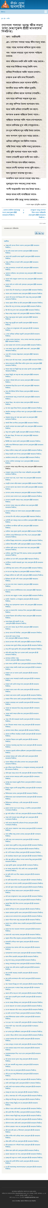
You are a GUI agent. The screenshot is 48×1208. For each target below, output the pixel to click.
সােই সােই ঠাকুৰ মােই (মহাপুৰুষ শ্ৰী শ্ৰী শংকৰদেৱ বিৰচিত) (23, 1083)
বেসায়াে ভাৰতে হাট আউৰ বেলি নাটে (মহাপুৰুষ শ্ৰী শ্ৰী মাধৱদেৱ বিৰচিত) (21, 757)
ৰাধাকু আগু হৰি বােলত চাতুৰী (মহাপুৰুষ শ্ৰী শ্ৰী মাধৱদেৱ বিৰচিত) (22, 968)
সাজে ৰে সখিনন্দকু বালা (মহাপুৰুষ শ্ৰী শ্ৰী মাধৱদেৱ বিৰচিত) (23, 1079)
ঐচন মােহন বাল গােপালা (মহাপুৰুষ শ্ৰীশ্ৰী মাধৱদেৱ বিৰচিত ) (23, 345)
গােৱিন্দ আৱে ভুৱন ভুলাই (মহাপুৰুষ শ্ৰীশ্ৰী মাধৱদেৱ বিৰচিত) (23, 531)
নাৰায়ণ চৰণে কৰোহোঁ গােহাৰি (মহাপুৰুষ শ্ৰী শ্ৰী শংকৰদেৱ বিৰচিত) (22, 679)
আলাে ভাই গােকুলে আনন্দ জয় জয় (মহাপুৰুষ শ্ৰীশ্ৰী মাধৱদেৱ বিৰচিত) (23, 280)
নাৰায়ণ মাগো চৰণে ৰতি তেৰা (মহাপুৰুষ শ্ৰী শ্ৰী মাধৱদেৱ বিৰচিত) (22, 691)
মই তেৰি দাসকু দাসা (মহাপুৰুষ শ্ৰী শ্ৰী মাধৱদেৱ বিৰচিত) (22, 849)
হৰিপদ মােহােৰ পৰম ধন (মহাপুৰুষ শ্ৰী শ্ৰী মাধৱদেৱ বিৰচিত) (23, 1126)
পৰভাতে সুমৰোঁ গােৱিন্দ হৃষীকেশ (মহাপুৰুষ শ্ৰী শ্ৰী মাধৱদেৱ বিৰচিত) (23, 752)
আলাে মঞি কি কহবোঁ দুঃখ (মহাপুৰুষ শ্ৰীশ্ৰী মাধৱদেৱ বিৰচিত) (24, 290)
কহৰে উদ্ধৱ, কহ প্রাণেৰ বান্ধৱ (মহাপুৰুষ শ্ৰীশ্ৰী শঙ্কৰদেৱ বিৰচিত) (22, 403)
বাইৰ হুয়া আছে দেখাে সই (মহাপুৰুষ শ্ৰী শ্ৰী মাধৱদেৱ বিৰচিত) (24, 773)
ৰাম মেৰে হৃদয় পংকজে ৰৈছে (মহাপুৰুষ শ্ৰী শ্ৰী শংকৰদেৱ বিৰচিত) (22, 988)
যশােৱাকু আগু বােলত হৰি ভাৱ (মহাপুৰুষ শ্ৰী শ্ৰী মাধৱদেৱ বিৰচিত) (22, 948)
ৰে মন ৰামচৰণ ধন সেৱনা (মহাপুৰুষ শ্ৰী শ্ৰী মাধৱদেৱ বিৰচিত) (23, 1006)
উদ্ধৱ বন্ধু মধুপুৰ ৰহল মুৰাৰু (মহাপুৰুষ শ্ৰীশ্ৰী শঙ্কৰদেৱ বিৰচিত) (21, 318)
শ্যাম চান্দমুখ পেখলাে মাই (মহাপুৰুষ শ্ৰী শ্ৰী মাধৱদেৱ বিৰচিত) (23, 1044)
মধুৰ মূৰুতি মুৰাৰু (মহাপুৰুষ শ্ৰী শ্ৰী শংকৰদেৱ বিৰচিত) (21, 865)
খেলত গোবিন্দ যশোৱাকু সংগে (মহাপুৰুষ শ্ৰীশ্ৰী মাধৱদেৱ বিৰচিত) (22, 462)
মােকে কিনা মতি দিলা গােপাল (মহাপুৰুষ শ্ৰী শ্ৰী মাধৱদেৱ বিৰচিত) (22, 904)
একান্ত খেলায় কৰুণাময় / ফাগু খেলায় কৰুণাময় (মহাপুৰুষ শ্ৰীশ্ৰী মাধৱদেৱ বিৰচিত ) (23, 340)
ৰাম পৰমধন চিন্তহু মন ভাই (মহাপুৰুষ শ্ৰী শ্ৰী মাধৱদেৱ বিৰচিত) (24, 984)
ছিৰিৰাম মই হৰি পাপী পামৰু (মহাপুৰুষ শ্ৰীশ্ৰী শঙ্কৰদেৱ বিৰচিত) (21, 580)
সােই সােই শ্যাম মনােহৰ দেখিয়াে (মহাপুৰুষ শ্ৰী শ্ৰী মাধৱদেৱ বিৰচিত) (23, 1088)
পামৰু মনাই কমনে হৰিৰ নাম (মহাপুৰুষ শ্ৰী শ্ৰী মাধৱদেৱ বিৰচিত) (22, 714)
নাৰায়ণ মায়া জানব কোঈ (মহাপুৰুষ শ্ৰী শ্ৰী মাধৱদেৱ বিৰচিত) (23, 695)
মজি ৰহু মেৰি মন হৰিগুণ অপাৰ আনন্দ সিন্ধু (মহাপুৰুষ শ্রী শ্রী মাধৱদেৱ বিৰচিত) (23, 860)
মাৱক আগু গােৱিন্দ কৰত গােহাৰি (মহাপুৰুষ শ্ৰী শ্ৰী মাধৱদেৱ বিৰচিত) (23, 924)
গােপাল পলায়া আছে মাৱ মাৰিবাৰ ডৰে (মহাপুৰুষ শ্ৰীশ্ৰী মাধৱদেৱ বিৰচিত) (21, 506)
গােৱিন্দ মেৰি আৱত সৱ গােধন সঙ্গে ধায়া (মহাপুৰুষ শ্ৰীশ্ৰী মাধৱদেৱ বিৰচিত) (22, 549)
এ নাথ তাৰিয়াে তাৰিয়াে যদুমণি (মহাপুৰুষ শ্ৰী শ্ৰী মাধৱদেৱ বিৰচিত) (22, 335)
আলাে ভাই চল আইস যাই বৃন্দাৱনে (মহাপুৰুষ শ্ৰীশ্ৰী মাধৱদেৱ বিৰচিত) (23, 285)
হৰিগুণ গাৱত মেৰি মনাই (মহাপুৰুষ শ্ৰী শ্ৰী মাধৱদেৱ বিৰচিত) (23, 1108)
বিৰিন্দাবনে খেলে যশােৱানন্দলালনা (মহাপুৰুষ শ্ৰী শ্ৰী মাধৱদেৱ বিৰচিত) (23, 798)
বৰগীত (8, 18)
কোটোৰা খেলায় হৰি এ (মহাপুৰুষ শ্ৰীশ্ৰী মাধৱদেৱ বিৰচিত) (22, 457)
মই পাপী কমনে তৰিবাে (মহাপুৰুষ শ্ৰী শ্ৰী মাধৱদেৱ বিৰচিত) (23, 852)
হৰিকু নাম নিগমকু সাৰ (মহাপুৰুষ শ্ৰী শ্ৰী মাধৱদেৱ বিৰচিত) (23, 1099)
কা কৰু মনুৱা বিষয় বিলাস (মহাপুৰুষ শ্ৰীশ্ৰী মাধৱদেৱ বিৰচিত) (23, 408)
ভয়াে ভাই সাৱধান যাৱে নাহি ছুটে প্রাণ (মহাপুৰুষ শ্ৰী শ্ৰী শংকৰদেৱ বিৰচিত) (21, 818)
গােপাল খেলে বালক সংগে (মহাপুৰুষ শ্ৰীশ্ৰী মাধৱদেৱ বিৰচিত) (23, 496)
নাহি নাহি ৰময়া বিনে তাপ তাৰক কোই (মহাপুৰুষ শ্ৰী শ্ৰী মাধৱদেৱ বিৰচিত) (21, 654)
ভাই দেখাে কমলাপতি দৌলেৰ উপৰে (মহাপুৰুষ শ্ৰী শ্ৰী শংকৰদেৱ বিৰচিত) (21, 824)
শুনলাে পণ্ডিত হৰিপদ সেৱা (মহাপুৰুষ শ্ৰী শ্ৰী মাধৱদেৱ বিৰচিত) (24, 1035)
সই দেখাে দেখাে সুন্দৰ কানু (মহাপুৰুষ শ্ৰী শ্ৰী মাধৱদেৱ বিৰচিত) (21, 1060)
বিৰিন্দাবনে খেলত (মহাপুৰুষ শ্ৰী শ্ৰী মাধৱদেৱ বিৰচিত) (21, 793)
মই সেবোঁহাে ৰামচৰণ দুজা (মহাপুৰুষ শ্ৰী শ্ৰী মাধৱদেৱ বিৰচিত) (24, 856)
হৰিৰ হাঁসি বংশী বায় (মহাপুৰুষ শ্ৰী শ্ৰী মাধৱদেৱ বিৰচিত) (22, 1141)
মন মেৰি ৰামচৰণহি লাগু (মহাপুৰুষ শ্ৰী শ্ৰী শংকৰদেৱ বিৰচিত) (23, 880)
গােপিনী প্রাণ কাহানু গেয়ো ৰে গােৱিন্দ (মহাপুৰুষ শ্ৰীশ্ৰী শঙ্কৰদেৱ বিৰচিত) (24, 521)
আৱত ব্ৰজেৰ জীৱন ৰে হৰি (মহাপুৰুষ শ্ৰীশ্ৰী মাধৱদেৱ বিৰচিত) (24, 303)
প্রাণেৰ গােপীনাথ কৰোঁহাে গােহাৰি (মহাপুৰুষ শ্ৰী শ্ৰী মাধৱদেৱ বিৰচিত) (23, 735)
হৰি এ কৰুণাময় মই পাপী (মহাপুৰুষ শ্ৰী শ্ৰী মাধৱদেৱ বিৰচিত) (23, 1096)
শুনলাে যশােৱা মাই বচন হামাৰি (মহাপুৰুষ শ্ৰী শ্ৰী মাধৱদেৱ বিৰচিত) (22, 1040)
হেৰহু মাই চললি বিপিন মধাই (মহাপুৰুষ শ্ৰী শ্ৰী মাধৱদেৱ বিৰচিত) (22, 1162)
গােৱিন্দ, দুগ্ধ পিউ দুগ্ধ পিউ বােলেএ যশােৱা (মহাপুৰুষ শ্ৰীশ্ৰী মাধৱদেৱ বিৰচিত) (23, 554)
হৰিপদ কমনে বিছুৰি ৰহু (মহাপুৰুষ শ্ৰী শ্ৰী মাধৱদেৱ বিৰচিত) (23, 1116)
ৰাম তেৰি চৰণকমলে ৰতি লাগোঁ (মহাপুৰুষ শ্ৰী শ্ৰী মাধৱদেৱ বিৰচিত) (23, 979)
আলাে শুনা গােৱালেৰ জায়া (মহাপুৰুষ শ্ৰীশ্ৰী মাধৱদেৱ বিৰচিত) (23, 294)
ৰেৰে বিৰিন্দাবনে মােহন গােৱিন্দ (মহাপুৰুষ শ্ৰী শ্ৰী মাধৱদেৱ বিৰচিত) (22, 1018)
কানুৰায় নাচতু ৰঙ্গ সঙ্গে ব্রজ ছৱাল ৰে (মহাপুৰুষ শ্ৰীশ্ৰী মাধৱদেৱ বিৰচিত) (21, 418)
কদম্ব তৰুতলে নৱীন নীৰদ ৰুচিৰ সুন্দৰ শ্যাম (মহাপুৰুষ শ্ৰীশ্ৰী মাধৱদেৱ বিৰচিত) (23, 364)
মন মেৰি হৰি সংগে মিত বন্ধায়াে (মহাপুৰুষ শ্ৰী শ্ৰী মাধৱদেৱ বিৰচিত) (22, 875)
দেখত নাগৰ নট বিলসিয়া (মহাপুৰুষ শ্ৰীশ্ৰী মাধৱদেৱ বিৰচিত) (23, 633)
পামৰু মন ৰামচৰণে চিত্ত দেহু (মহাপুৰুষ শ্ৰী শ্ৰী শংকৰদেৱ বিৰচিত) (22, 709)
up (23, 211)
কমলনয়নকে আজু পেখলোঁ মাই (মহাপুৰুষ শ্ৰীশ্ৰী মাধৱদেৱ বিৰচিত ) (22, 398)
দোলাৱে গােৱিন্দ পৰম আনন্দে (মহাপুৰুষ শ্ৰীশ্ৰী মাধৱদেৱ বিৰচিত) (18, 659)
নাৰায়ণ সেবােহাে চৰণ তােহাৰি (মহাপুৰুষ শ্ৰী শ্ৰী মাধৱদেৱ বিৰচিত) (22, 703)
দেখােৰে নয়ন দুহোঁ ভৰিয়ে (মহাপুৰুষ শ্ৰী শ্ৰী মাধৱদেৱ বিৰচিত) (23, 645)
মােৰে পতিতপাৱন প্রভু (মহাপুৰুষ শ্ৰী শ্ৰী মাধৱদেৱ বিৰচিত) (22, 920)
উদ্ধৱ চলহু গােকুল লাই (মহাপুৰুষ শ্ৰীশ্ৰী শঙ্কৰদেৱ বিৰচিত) (23, 313)
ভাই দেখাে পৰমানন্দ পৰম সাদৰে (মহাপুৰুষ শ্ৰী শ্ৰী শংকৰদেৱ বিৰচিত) (23, 829)
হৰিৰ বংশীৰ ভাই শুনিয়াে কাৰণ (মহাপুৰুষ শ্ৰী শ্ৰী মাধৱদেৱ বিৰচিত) (22, 1137)
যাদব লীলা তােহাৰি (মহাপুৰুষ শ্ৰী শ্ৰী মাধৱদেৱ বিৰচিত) (21, 956)
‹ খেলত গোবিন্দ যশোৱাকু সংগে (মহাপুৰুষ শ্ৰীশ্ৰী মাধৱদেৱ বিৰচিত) (11, 212)
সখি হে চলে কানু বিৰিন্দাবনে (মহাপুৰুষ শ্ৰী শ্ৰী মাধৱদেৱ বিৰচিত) (22, 1075)
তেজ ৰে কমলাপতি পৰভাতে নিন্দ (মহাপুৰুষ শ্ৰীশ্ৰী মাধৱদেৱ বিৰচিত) (23, 611)
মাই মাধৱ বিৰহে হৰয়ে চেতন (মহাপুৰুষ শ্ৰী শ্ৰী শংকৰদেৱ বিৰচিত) (22, 892)
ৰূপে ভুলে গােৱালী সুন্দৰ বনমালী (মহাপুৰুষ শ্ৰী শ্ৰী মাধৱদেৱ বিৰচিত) (23, 998)
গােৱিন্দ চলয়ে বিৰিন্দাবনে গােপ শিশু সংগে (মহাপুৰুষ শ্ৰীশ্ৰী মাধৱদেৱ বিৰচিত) (23, 536)
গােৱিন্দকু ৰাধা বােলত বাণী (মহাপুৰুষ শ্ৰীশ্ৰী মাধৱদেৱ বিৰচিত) (24, 568)
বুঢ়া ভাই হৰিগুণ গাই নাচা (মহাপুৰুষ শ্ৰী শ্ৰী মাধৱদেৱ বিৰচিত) (23, 814)
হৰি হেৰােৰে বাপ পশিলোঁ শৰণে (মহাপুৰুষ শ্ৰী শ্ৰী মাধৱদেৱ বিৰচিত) (22, 1146)
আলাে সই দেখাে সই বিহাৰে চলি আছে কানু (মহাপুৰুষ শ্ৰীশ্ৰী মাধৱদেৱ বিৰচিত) (23, 298)
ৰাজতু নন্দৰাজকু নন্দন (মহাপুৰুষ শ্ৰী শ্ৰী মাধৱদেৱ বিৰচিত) (23, 964)
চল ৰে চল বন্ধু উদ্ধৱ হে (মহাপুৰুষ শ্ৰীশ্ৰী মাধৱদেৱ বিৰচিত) (23, 572)
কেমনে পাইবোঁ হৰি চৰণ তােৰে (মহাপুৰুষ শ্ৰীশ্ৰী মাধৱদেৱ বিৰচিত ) (22, 381)
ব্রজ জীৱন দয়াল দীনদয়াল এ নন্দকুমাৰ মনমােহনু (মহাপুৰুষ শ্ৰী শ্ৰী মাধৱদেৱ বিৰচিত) (24, 768)
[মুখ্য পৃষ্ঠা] (12, 4)
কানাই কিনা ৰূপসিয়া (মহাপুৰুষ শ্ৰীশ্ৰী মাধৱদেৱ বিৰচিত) (22, 423)
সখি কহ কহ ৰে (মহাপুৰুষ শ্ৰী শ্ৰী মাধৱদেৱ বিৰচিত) (20, 1070)
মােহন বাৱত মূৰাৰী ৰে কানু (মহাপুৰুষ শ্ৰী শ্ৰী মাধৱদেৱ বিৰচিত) (24, 845)
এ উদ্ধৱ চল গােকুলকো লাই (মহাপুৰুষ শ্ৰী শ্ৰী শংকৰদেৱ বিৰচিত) (22, 329)
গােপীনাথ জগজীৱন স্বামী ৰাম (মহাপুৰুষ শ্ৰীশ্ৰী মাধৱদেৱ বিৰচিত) (21, 527)
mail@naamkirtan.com (32, 1197)
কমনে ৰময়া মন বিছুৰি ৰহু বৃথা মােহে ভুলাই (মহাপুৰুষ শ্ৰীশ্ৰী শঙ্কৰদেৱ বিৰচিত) (23, 370)
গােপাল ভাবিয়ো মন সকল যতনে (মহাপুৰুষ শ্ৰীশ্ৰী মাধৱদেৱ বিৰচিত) (22, 512)
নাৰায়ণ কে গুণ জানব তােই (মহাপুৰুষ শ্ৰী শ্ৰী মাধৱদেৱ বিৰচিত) (21, 674)
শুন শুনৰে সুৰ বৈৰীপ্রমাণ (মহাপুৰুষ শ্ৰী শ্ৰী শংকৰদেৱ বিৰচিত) (23, 1031)
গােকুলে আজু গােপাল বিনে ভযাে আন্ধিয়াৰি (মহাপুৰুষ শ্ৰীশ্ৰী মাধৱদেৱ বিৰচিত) (22, 473)
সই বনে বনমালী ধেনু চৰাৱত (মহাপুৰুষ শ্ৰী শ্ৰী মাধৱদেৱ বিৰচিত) (22, 1065)
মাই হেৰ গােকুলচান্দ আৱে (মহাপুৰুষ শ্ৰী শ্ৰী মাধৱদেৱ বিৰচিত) (24, 896)
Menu (3, 12)
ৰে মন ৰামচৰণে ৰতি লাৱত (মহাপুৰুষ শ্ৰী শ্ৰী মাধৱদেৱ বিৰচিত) (24, 1010)
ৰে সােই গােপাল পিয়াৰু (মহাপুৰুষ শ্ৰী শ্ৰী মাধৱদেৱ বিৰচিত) (23, 1013)
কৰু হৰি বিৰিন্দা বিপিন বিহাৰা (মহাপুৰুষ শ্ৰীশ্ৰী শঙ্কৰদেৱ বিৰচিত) (22, 392)
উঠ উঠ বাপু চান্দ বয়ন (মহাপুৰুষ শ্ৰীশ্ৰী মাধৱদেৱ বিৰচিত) (22, 310)
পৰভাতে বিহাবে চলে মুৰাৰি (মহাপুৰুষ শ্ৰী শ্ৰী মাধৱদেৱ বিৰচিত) (21, 740)
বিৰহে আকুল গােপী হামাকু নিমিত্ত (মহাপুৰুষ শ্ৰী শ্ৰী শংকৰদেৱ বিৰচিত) (23, 789)
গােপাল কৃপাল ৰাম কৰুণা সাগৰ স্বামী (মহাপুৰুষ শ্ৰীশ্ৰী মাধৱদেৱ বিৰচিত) (24, 488)
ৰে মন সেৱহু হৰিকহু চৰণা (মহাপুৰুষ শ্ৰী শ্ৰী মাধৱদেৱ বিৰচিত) (24, 1002)
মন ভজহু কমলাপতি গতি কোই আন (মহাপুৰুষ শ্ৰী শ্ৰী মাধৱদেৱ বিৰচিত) (21, 870)
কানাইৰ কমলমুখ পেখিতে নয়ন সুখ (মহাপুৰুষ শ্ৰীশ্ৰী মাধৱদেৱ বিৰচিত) (23, 413)
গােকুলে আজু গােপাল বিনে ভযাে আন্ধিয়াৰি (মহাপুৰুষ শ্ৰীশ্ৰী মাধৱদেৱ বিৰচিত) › (37, 214)
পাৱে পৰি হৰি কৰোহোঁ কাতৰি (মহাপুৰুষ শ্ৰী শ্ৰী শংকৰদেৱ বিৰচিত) (22, 720)
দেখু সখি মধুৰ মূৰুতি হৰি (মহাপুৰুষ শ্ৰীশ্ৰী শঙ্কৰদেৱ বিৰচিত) (23, 649)
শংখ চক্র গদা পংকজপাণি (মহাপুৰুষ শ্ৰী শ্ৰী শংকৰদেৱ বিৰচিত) (24, 1022)
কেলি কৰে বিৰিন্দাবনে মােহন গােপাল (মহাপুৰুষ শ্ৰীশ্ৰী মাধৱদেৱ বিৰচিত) (24, 446)
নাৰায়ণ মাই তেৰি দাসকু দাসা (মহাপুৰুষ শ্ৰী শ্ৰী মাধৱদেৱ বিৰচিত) (22, 685)
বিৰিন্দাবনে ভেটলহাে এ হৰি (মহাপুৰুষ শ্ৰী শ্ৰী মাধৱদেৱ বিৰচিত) (21, 803)
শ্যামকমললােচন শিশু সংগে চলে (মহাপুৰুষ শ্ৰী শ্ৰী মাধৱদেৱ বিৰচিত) (23, 1054)
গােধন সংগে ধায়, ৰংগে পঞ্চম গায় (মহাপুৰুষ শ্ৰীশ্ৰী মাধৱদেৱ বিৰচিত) (23, 479)
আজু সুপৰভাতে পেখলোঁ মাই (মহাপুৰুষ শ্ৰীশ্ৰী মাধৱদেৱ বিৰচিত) (21, 269)
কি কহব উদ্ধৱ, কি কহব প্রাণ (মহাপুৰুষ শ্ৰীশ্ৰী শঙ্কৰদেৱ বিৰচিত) (21, 436)
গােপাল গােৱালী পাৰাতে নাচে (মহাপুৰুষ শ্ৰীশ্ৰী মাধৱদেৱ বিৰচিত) (21, 501)
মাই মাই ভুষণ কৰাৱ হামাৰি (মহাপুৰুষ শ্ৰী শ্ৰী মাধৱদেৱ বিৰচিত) (24, 887)
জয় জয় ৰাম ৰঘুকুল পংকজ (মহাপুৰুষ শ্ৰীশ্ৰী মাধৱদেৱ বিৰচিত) (24, 595)
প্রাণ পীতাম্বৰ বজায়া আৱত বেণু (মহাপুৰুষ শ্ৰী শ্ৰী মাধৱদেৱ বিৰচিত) (22, 726)
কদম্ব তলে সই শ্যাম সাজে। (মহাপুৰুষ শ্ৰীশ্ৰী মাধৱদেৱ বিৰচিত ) (24, 360)
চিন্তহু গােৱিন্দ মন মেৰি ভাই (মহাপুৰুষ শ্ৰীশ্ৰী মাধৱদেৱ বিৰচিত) (24, 575)
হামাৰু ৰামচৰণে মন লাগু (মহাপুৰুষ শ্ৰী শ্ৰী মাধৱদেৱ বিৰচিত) (23, 1154)
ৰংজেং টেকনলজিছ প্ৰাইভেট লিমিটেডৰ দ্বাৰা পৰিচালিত (24, 1201)
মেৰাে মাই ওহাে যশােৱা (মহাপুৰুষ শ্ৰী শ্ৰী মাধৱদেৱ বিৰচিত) (23, 935)
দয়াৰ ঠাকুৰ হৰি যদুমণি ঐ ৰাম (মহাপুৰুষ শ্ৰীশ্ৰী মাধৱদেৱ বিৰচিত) (15, 622)
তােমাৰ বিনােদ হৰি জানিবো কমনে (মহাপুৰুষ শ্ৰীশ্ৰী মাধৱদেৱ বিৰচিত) (23, 617)
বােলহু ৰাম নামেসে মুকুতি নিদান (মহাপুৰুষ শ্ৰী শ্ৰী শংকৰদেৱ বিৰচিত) (23, 783)
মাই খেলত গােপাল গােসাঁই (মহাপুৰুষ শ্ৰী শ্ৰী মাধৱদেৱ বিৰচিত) (24, 883)
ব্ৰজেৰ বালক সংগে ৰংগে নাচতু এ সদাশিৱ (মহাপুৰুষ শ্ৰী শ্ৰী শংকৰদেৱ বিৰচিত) (23, 809)
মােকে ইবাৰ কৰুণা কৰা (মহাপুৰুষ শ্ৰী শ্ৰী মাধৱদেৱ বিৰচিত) (23, 900)
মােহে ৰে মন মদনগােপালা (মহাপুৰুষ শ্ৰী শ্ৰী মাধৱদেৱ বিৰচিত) (23, 916)
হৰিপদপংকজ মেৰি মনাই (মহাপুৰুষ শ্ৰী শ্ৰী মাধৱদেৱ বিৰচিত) (23, 1123)
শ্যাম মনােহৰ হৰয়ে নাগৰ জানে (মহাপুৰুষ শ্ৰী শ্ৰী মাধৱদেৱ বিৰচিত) (22, 1049)
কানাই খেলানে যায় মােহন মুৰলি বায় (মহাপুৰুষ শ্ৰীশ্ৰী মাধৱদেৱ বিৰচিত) (23, 427)
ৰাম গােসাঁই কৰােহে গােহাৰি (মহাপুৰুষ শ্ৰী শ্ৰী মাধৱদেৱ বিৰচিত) (21, 974)
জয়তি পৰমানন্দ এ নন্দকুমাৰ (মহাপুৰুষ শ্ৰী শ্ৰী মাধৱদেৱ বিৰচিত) (22, 600)
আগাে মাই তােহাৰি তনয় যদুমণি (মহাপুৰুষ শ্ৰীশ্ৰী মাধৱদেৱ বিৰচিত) (22, 257)
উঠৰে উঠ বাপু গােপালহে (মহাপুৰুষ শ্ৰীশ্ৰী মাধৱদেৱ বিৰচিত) (23, 306)
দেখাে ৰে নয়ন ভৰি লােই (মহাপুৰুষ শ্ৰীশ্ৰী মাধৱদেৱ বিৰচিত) (23, 642)
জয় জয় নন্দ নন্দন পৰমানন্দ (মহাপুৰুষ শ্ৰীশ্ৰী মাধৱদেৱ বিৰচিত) (21, 585)
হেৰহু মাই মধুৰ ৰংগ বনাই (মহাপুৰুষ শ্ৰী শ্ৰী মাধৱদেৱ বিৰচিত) (23, 1158)
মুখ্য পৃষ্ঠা (3, 18)
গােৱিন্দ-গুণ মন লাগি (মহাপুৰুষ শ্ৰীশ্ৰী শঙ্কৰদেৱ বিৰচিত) (22, 559)
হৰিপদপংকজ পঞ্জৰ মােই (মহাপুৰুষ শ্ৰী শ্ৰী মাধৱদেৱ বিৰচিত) (23, 1119)
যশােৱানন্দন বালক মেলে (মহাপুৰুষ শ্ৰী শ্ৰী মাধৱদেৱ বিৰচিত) (23, 953)
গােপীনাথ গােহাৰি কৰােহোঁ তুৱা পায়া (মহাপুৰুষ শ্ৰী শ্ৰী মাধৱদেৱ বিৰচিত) (24, 563)
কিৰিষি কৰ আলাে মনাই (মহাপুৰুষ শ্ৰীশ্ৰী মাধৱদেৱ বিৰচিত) (23, 441)
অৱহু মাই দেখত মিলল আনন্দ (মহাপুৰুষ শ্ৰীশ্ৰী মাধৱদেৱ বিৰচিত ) (22, 246)
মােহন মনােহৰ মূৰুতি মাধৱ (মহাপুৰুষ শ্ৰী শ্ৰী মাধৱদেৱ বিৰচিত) (24, 912)
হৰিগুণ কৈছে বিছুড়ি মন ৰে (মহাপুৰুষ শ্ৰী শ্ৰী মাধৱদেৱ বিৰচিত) (21, 1104)
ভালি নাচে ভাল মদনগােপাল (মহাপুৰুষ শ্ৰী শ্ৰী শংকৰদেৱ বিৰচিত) (22, 840)
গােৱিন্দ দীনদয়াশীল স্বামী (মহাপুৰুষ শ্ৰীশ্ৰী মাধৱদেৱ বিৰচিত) (23, 544)
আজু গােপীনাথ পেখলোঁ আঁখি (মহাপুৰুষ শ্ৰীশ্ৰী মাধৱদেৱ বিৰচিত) (21, 263)
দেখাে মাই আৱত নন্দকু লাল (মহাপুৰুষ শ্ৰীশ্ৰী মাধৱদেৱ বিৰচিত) (17, 637)
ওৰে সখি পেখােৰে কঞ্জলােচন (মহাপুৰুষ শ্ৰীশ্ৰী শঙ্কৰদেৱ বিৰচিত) (22, 355)
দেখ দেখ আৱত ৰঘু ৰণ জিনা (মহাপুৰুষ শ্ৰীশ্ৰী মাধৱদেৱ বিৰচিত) (21, 628)
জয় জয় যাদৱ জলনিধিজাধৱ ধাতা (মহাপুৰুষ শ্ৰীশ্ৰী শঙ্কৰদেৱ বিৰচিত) (23, 591)
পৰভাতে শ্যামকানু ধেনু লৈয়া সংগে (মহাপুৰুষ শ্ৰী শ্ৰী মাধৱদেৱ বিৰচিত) (23, 746)
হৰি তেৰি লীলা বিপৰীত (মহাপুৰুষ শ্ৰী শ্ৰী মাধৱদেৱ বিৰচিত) (23, 1112)
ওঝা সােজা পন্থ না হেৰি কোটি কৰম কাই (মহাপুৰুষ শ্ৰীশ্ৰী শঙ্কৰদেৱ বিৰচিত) (22, 350)
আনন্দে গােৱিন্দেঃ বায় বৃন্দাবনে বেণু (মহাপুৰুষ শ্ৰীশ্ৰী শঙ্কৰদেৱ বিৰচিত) (23, 274)
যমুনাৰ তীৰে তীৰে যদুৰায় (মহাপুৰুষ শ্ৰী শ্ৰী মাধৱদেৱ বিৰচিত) (23, 938)
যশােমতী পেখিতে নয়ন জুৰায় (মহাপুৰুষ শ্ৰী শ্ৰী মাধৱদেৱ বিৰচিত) (22, 943)
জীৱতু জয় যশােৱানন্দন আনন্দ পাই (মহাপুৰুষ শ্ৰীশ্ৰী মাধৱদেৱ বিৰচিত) (23, 606)
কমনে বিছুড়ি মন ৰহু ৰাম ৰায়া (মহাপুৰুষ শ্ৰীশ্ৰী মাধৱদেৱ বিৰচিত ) (22, 376)
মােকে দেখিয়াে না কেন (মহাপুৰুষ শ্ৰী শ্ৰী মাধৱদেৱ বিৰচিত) (22, 909)
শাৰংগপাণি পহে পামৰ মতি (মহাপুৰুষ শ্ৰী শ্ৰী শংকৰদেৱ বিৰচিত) (21, 1027)
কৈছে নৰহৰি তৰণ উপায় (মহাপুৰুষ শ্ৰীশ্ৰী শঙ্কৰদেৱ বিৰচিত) (23, 454)
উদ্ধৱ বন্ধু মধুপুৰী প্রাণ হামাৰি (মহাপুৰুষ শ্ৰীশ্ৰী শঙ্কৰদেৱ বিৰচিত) (21, 324)
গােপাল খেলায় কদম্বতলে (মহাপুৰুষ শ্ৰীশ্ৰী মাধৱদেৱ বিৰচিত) (23, 493)
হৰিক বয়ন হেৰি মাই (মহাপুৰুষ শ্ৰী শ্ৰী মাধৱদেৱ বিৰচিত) (22, 1150)
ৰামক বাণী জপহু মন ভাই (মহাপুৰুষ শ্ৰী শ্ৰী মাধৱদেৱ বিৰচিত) (23, 993)
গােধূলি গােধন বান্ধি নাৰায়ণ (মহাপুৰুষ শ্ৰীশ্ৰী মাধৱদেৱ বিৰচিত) (23, 483)
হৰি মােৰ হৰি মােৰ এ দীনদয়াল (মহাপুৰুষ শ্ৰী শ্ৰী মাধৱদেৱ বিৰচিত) (22, 1131)
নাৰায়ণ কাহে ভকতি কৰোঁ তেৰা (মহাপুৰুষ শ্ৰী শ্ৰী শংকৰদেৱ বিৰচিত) (23, 668)
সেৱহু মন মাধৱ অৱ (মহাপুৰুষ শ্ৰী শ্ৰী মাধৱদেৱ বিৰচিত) (22, 1092)
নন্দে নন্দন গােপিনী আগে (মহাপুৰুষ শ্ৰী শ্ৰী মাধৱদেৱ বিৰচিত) (23, 664)
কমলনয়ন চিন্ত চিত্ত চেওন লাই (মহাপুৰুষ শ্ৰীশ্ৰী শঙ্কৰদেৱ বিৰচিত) (22, 387)
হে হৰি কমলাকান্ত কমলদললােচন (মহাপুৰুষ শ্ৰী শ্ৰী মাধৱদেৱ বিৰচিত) (23, 1168)
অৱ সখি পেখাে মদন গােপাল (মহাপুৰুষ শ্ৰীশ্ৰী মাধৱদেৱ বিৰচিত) (21, 252)
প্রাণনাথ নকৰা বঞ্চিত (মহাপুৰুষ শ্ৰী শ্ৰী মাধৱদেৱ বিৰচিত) (22, 730)
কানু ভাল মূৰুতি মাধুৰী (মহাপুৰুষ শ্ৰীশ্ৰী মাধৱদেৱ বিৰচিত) (22, 432)
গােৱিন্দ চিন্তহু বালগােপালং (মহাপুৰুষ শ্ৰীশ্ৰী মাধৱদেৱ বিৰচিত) (24, 540)
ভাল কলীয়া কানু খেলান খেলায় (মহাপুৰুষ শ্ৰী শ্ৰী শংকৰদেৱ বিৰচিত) (23, 835)
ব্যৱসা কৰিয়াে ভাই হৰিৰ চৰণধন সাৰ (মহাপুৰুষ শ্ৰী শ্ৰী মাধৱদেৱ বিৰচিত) (21, 763)
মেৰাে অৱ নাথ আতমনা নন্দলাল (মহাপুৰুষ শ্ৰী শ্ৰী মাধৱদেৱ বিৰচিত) (23, 930)
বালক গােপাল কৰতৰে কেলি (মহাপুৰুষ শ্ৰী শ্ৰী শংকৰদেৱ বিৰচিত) (22, 778)
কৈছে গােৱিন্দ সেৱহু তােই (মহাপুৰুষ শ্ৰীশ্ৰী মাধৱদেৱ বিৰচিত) (23, 450)
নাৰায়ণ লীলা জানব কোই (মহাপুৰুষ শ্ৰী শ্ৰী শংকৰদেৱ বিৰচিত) (24, 699)
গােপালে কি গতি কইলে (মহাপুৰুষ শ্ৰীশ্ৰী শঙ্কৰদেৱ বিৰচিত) (23, 516)
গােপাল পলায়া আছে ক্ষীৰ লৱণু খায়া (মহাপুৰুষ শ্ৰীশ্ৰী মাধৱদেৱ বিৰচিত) (24, 468)
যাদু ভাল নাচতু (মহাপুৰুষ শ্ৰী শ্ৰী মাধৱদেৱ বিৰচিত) (20, 960)
